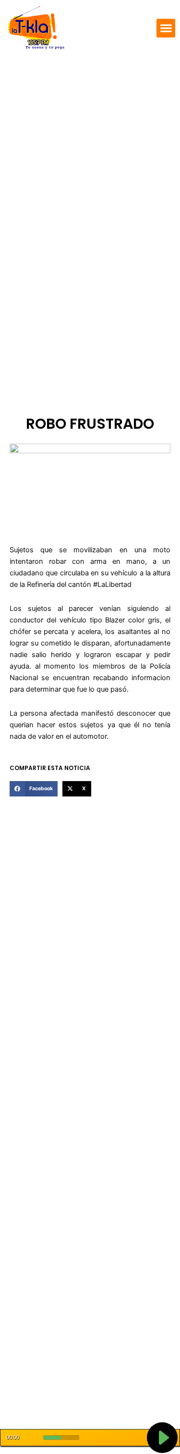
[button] (165, 28)
